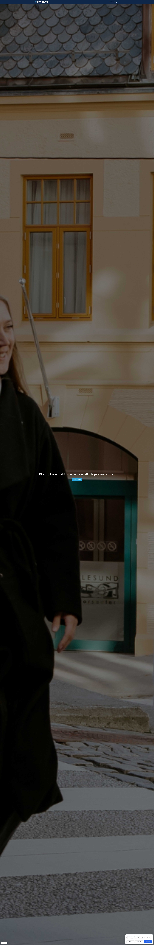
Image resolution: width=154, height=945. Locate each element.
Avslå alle (139, 941)
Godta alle (148, 941)
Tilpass (130, 941)
